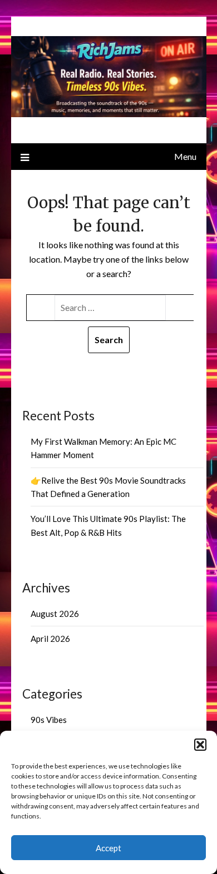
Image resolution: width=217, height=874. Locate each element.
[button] (200, 744)
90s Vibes (49, 720)
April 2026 (50, 639)
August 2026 (55, 614)
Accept (108, 848)
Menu (185, 156)
